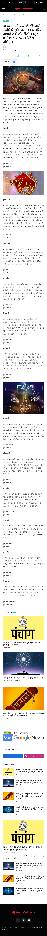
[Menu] (3, 8)
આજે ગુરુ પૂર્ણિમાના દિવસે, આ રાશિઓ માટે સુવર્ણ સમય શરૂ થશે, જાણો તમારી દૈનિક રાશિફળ (29, 782)
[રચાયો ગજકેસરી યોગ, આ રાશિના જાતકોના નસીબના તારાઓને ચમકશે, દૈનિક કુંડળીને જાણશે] (8, 809)
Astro (6, 21)
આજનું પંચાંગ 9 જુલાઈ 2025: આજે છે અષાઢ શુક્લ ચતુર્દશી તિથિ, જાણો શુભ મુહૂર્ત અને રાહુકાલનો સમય (23, 714)
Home (4, 15)
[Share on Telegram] (39, 56)
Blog (9, 15)
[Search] (44, 8)
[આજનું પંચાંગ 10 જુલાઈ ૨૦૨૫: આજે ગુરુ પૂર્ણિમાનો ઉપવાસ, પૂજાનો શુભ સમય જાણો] (23, 628)
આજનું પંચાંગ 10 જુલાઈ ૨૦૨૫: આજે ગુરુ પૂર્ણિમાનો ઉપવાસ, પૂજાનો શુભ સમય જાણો (29, 770)
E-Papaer (39, 2)
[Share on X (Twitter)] (18, 56)
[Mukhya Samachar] (23, 8)
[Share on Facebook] (8, 56)
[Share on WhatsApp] (29, 56)
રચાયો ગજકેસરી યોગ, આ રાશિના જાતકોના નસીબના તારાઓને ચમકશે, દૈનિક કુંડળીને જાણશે (29, 809)
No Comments (8, 50)
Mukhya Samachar (15, 47)
